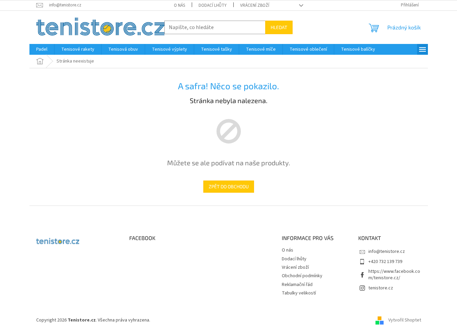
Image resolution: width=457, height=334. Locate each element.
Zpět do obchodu (229, 186)
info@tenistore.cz (386, 251)
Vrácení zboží (254, 5)
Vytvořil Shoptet (404, 320)
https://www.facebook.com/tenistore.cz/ (394, 274)
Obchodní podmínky (302, 275)
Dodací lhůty (213, 5)
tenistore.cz (380, 288)
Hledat (279, 27)
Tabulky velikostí (299, 293)
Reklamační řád (297, 284)
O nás (179, 5)
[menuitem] (41, 49)
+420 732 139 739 (385, 261)
